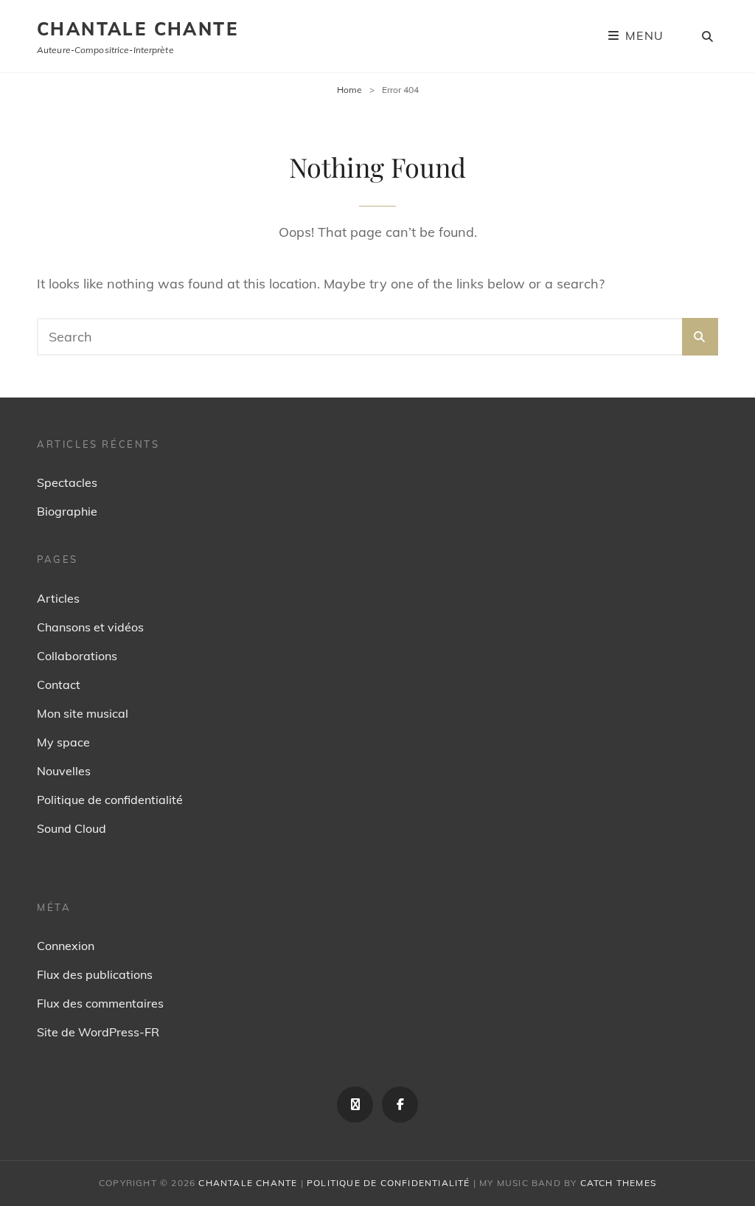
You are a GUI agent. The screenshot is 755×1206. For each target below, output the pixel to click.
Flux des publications (95, 974)
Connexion (65, 945)
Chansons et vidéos (90, 627)
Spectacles (67, 482)
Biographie (67, 511)
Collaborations (77, 655)
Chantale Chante (137, 29)
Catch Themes (618, 1182)
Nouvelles (64, 770)
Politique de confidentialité (110, 799)
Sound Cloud (71, 828)
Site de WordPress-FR (98, 1032)
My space (63, 742)
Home (349, 89)
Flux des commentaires (100, 1003)
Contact (58, 684)
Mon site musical (82, 713)
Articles (58, 598)
